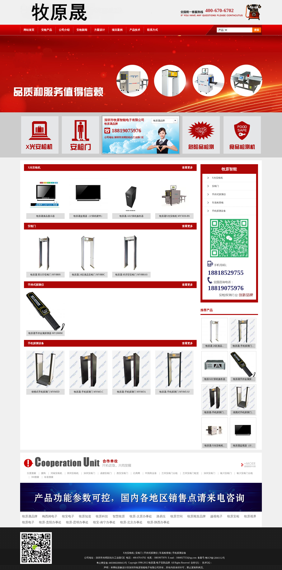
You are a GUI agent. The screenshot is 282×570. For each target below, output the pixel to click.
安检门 (32, 226)
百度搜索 (31, 473)
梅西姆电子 (49, 516)
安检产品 (46, 29)
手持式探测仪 (36, 284)
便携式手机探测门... (243, 412)
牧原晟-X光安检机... (214, 445)
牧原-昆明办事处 (77, 522)
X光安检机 (34, 167)
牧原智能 (229, 169)
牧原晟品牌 (159, 120)
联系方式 (152, 29)
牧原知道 (85, 516)
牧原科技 (102, 516)
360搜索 (35, 477)
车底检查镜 (217, 202)
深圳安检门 (89, 473)
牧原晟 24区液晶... (214, 346)
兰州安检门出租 (170, 473)
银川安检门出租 (245, 473)
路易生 (161, 516)
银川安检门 (226, 473)
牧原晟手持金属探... (243, 379)
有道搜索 (48, 477)
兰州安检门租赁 (191, 473)
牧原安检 (233, 516)
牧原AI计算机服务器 (214, 379)
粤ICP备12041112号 (215, 558)
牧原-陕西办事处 (158, 522)
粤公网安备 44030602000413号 (111, 562)
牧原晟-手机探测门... (243, 346)
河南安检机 (56, 473)
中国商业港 (151, 473)
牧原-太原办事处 (140, 516)
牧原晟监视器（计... (243, 445)
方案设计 (99, 29)
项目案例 (117, 29)
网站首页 (29, 29)
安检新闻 (82, 29)
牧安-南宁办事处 (104, 522)
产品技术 (134, 29)
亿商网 (136, 473)
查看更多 (187, 167)
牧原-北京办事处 (131, 522)
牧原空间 (176, 516)
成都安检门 (106, 473)
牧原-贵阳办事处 (50, 522)
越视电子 (216, 516)
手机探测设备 (36, 343)
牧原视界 (250, 516)
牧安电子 (68, 516)
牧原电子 (28, 522)
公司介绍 (64, 29)
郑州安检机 (73, 473)
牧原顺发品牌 (196, 516)
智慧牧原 (119, 516)
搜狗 (43, 473)
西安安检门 (122, 473)
